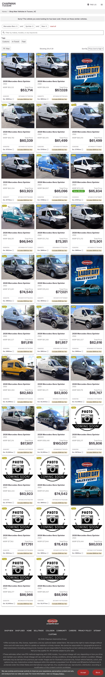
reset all (53, 26)
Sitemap (97, 631)
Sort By (84, 49)
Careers (72, 631)
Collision (50, 631)
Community (61, 631)
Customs (53, 634)
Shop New (8, 631)
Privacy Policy (85, 631)
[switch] (101, 4)
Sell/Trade (39, 631)
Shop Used (20, 631)
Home (4, 11)
